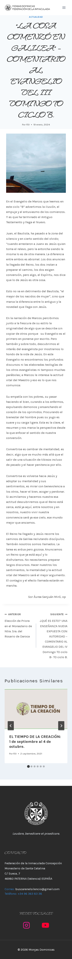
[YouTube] (45, 925)
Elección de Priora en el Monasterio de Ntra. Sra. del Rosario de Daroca (18, 625)
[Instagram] (26, 925)
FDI (28, 124)
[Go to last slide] (11, 725)
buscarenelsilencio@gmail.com (37, 889)
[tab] (28, 766)
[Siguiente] (61, 725)
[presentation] (36, 709)
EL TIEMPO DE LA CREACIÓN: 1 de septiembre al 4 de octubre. (35, 741)
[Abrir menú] (63, 7)
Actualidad (36, 17)
